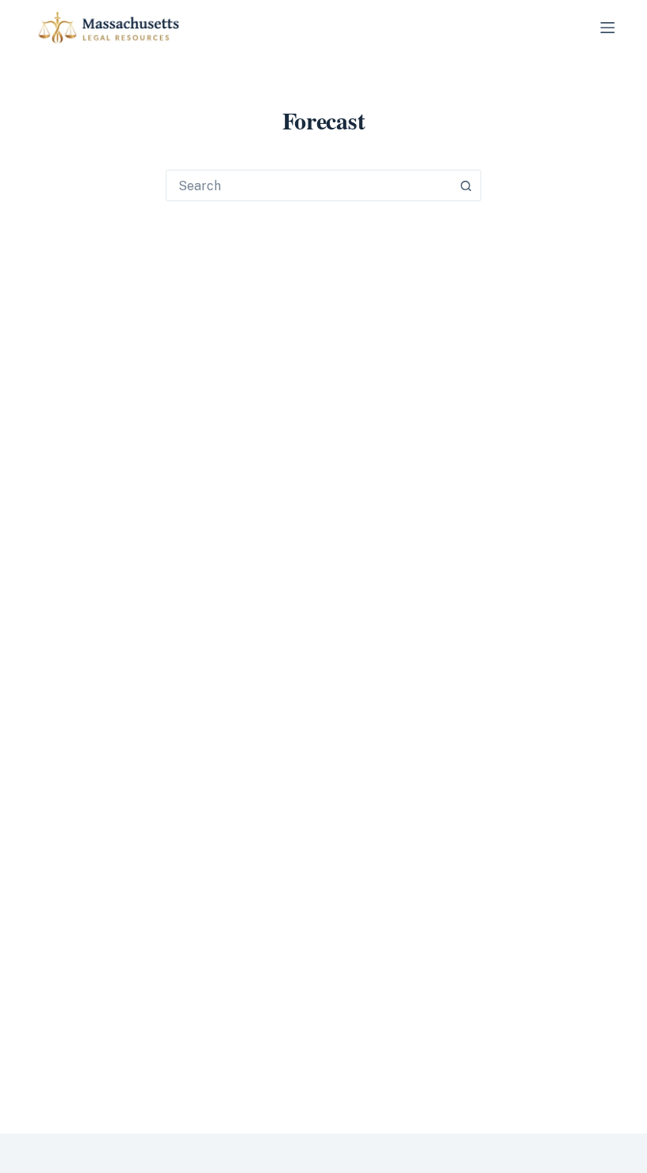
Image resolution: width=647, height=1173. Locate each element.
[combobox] (308, 185)
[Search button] (466, 185)
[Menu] (607, 28)
